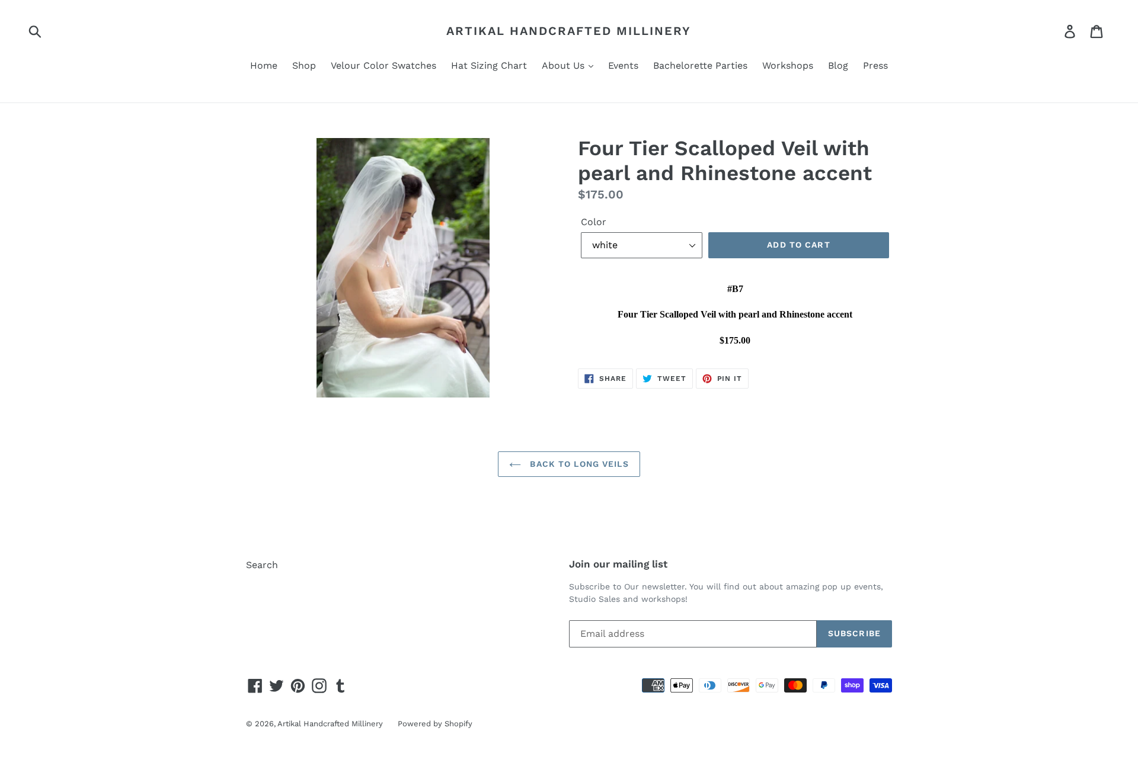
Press (875, 65)
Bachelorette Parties (700, 65)
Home (263, 65)
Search (262, 564)
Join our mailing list (618, 564)
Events (623, 65)
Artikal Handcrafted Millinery (568, 31)
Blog (838, 65)
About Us (564, 65)
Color (593, 221)
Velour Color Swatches (383, 65)
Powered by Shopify (435, 723)
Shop (304, 65)
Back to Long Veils (577, 464)
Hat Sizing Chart (489, 65)
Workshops (787, 65)
